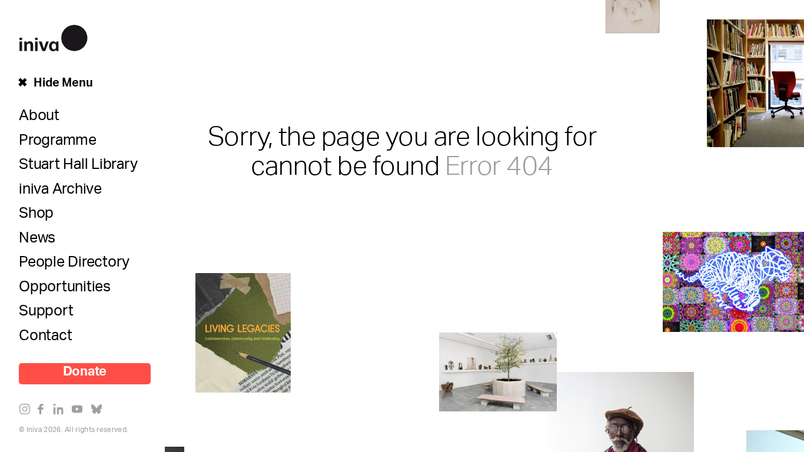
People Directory (74, 265)
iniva (53, 36)
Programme (58, 143)
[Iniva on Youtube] (79, 411)
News (37, 240)
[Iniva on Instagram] (27, 411)
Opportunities (65, 289)
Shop (36, 216)
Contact (45, 338)
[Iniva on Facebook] (44, 411)
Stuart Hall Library (78, 167)
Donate (85, 373)
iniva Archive (60, 192)
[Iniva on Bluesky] (99, 411)
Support (46, 313)
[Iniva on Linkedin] (60, 411)
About (39, 118)
